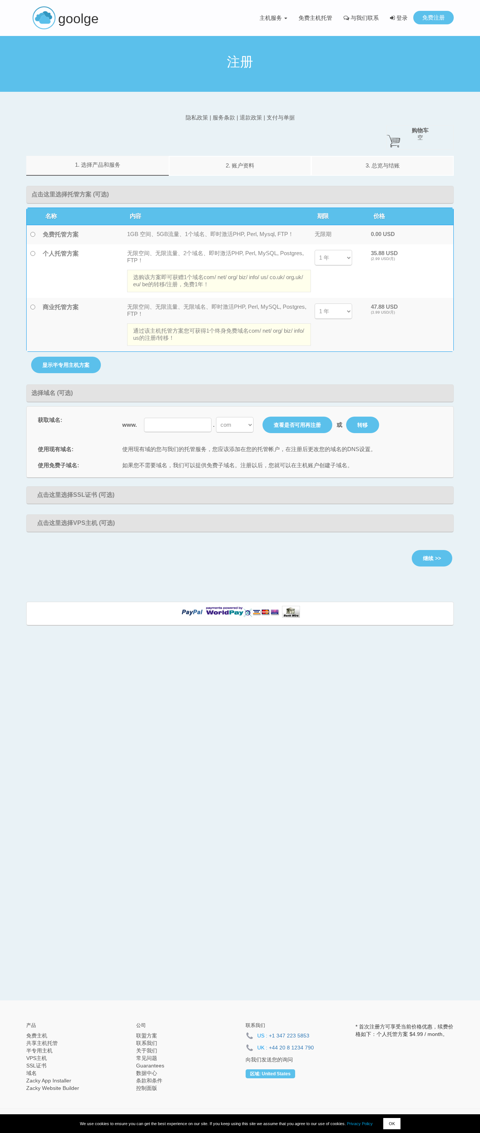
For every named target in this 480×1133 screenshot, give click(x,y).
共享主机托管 (42, 1043)
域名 (31, 1073)
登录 (401, 18)
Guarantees (150, 1066)
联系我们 (146, 1043)
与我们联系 (364, 18)
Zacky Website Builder (52, 1088)
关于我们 (146, 1051)
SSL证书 (36, 1066)
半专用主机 (39, 1051)
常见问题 (146, 1058)
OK (392, 1123)
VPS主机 (36, 1058)
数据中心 (146, 1073)
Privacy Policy (360, 1123)
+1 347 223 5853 (289, 1036)
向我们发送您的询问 (269, 1060)
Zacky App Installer (48, 1081)
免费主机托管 (315, 18)
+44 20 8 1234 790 (291, 1048)
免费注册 (433, 17)
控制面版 (146, 1088)
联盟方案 (146, 1036)
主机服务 (272, 18)
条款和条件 (149, 1081)
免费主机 (36, 1036)
